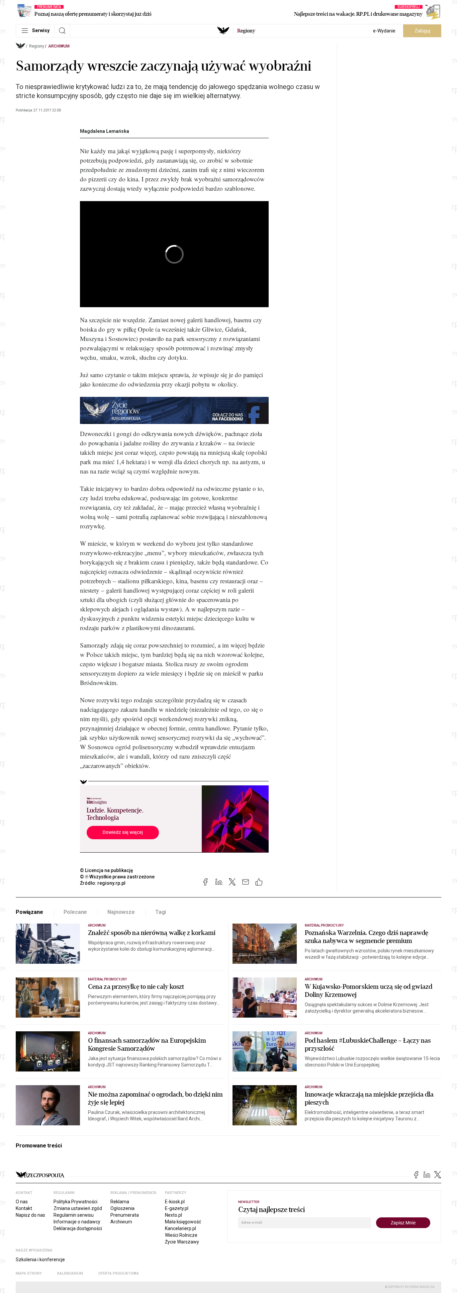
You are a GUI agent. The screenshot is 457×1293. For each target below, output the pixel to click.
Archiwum (59, 46)
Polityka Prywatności (75, 1201)
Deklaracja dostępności (78, 1228)
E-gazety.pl (176, 1208)
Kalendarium (70, 1273)
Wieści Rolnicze (181, 1235)
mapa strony (29, 1273)
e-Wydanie (384, 30)
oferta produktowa (118, 1273)
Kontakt (24, 1208)
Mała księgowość (183, 1221)
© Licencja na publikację (106, 870)
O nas (22, 1201)
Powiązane (29, 912)
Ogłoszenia (122, 1208)
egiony (246, 30)
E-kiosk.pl (175, 1201)
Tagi (160, 912)
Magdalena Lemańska (104, 131)
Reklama (119, 1201)
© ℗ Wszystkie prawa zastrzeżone (117, 876)
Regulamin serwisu (74, 1215)
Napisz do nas (30, 1215)
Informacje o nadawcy (77, 1221)
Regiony (36, 46)
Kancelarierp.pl (180, 1228)
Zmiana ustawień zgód (78, 1208)
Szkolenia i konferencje (40, 1259)
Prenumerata (124, 1215)
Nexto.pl (173, 1215)
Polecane (75, 912)
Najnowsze (121, 912)
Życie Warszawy (182, 1241)
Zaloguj (422, 30)
